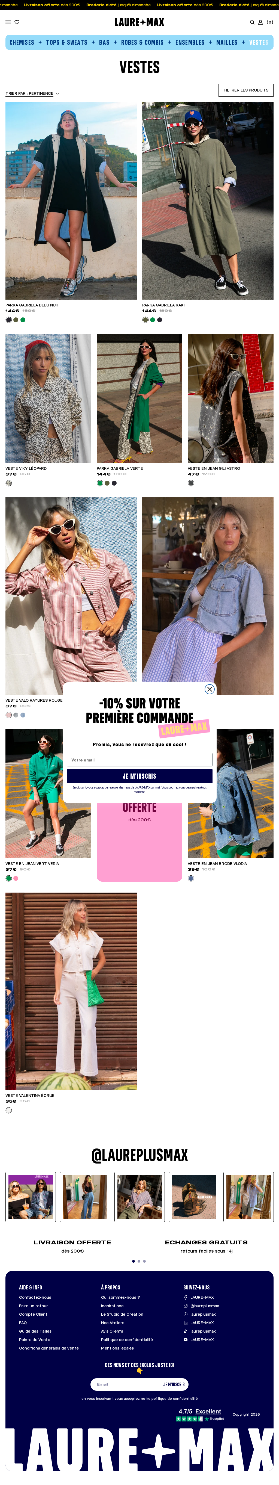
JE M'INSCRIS (139, 776)
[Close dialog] (209, 689)
